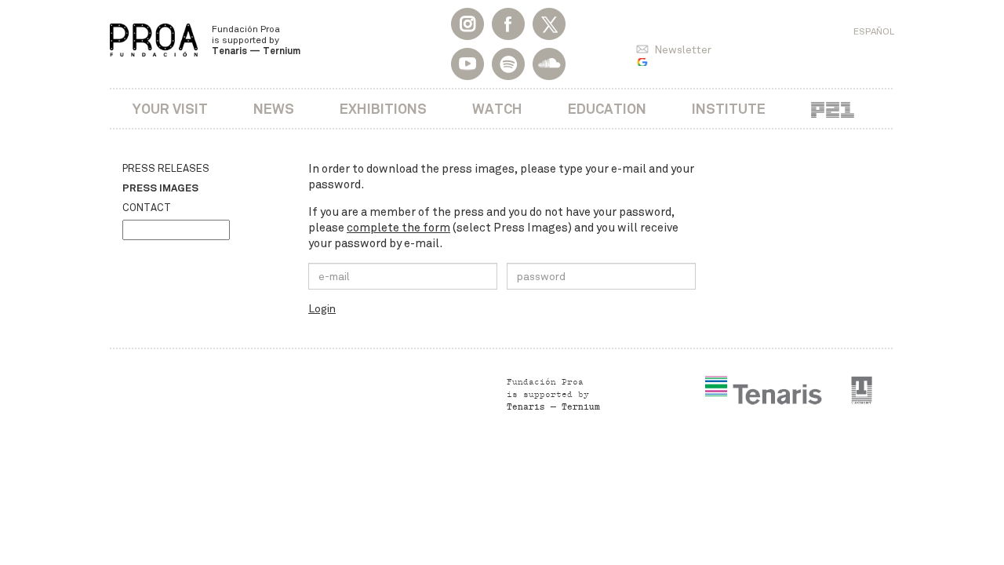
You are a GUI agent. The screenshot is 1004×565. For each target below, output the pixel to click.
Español (873, 31)
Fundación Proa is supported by (256, 40)
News (273, 109)
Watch (497, 109)
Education (607, 109)
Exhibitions (383, 109)
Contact (146, 208)
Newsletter (682, 49)
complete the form (398, 228)
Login (322, 308)
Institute (729, 109)
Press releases (165, 168)
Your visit (170, 109)
